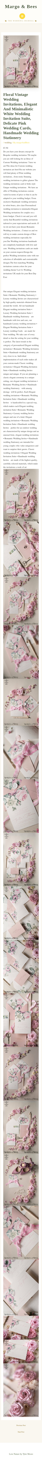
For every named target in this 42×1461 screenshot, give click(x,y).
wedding (8, 142)
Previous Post (21, 1425)
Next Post (21, 1432)
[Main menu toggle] (22, 16)
